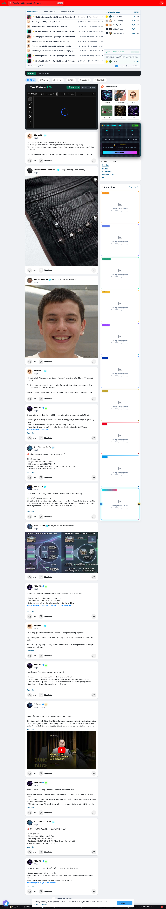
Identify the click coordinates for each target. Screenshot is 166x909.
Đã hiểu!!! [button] (122, 903)
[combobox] (36, 3)
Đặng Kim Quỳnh (118, 33)
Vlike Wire (38, 408)
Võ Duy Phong (118, 29)
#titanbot (105, 165)
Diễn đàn (41, 66)
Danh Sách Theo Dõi (88, 87)
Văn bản (45, 80)
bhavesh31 (38, 135)
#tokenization (55, 605)
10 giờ (36, 138)
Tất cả (32, 80)
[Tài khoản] (161, 3)
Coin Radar (38, 486)
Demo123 (116, 61)
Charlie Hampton (41, 279)
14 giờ (36, 707)
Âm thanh (85, 80)
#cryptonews (44, 429)
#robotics (67, 605)
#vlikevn (105, 168)
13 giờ (36, 450)
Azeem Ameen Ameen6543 (45, 170)
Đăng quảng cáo (134, 187)
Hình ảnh (59, 80)
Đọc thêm (30, 433)
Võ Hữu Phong (118, 21)
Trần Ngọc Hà (117, 25)
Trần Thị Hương (118, 16)
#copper (53, 883)
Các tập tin (101, 80)
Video (72, 80)
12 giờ (36, 411)
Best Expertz (39, 526)
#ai (62, 605)
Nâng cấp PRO (120, 152)
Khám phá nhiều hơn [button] (41, 904)
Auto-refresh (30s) (123, 66)
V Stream (38, 704)
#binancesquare (33, 429)
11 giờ (36, 173)
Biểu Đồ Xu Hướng (73, 87)
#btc (52, 429)
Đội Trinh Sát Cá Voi (42, 447)
